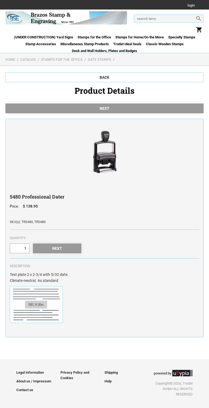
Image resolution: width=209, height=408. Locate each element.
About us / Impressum (33, 381)
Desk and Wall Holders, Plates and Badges (104, 51)
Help (108, 381)
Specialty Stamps (181, 37)
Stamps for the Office (94, 37)
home (10, 60)
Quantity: (18, 238)
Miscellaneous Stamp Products (84, 44)
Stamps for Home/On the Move (139, 37)
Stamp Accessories (40, 44)
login (191, 5)
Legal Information (30, 372)
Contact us (24, 390)
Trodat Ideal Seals (127, 44)
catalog (28, 60)
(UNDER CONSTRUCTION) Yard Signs (43, 37)
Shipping (111, 372)
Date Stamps (99, 60)
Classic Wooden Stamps (165, 44)
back (104, 77)
